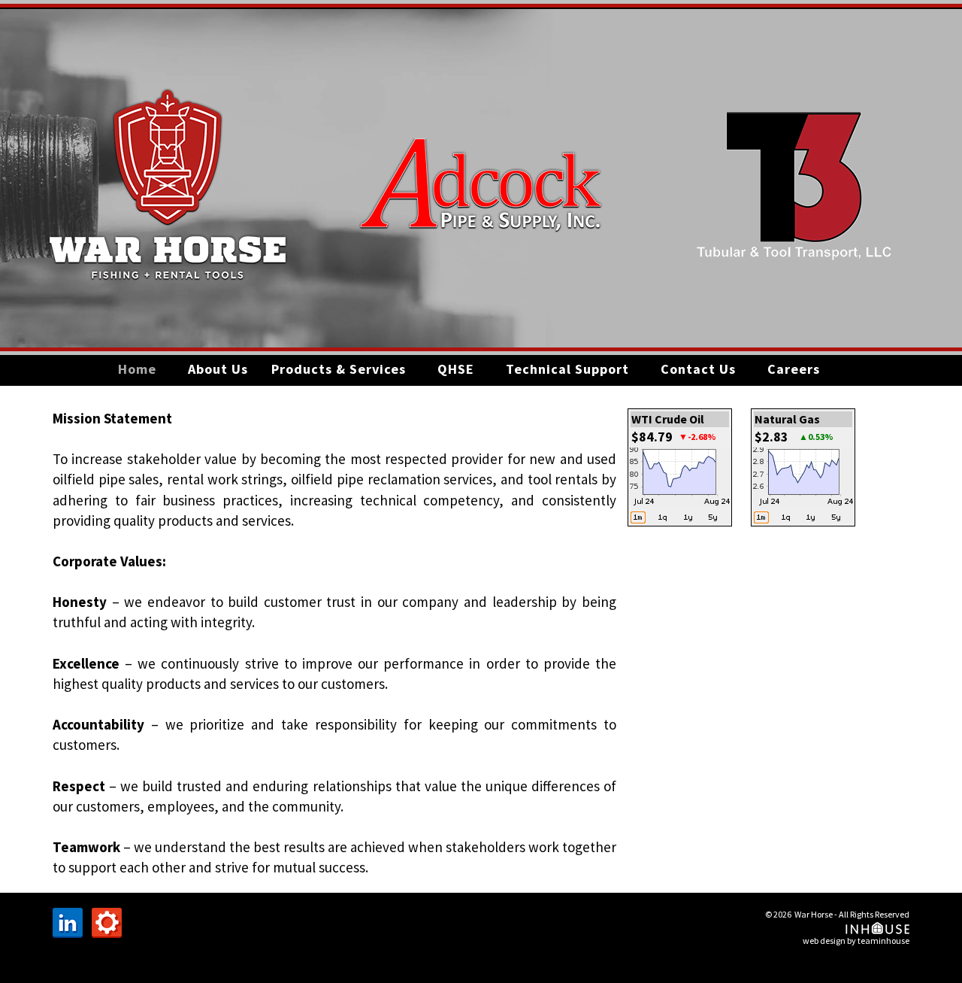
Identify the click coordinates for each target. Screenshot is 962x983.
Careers (793, 369)
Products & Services (338, 369)
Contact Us (698, 369)
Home (137, 369)
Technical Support (567, 369)
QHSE (455, 369)
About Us (218, 369)
